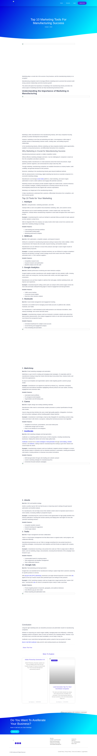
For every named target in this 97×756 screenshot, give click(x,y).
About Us (73, 740)
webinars (32, 443)
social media (40, 179)
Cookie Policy (61, 751)
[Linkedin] (16, 743)
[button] (60, 647)
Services (68, 3)
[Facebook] (18, 743)
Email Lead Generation (55, 741)
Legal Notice (84, 751)
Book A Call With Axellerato (29, 642)
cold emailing (63, 441)
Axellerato (24, 441)
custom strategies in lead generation (45, 441)
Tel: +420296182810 (76, 742)
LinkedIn (69, 441)
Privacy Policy (68, 751)
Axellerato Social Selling (55, 742)
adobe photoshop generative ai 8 (35, 659)
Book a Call (74, 743)
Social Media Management (55, 744)
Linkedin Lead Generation (55, 739)
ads (72, 575)
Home (61, 3)
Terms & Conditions (76, 751)
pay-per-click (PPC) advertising (33, 575)
